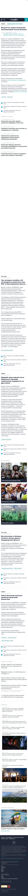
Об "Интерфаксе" (9, 837)
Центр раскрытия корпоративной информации (9, 878)
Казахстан (4, 637)
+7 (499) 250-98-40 (8, 859)
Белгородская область (7, 350)
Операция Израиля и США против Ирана (13, 828)
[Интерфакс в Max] (11, 881)
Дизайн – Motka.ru (4, 891)
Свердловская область (7, 568)
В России (4, 163)
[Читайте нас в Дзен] (2, 881)
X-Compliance (3, 867)
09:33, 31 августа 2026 (6, 593)
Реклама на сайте (4, 838)
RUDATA (2, 877)
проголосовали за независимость (16, 80)
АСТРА (2, 871)
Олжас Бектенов (12, 637)
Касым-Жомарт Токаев (7, 640)
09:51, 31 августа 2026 (5, 375)
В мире (3, 24)
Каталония (9, 97)
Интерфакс (14, 20)
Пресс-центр (16, 837)
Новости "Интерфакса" (5, 874)
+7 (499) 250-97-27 (17, 859)
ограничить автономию (20, 91)
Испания (4, 97)
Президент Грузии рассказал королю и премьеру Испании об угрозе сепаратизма (13, 34)
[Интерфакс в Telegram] (4, 881)
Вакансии (22, 837)
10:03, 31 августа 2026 (5, 277)
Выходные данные (5, 890)
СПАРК (2, 866)
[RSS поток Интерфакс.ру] (8, 881)
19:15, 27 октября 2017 (5, 25)
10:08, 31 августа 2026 (5, 533)
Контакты (3, 837)
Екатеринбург (5, 212)
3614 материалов (5, 831)
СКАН (2, 876)
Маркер (2, 870)
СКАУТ (2, 868)
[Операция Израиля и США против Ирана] (14, 827)
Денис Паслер (13, 212)
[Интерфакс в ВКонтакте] (6, 881)
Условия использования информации (8, 889)
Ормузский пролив (6, 439)
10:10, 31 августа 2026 (5, 164)
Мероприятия (12, 838)
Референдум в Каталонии (14, 24)
